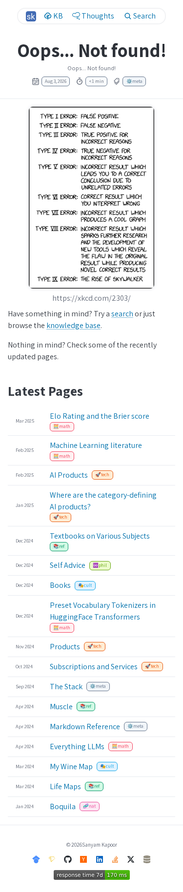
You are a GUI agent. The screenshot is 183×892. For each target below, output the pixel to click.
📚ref (58, 546)
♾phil (100, 565)
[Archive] (147, 859)
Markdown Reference (85, 726)
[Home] (31, 16)
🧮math (61, 426)
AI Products (69, 475)
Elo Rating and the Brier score (99, 416)
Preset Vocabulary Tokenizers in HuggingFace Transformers (103, 611)
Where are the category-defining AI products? (103, 501)
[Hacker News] (83, 859)
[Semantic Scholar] (52, 859)
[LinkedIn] (99, 859)
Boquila (63, 806)
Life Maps (65, 786)
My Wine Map (71, 766)
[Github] (68, 859)
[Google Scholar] (36, 859)
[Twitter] (131, 859)
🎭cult (85, 585)
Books (60, 585)
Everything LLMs (77, 746)
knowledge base (73, 325)
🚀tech (102, 474)
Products (65, 646)
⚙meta (134, 81)
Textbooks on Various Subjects (100, 536)
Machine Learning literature (96, 445)
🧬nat (89, 806)
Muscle (61, 706)
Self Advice (67, 565)
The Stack (66, 686)
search (122, 314)
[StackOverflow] (115, 859)
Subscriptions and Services (94, 666)
